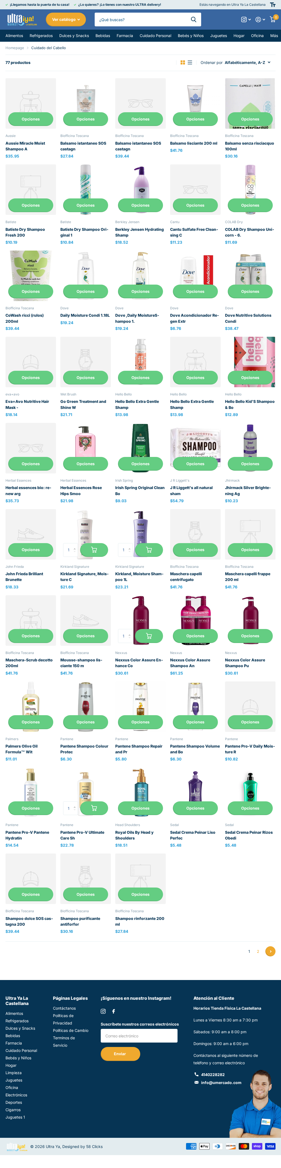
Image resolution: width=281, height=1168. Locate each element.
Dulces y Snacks (20, 1028)
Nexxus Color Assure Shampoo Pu (245, 663)
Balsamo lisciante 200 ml (193, 143)
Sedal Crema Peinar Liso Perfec (192, 835)
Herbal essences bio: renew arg (28, 490)
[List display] (190, 62)
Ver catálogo (64, 19)
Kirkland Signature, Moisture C (84, 576)
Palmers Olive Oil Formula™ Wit (21, 749)
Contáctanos (64, 1008)
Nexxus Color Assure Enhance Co (139, 663)
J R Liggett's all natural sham (191, 490)
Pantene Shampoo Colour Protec (84, 749)
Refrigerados (17, 1020)
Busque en (193, 19)
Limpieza (13, 1072)
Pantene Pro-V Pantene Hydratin (27, 835)
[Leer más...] (246, 19)
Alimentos (14, 1013)
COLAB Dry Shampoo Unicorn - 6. (249, 232)
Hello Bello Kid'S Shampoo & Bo (250, 404)
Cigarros (13, 1109)
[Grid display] (183, 62)
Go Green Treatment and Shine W (83, 404)
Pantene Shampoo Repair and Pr (138, 749)
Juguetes (13, 1080)
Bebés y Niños (18, 1057)
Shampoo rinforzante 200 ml (139, 921)
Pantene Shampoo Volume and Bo (195, 749)
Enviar (120, 1053)
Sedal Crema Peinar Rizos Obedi (249, 835)
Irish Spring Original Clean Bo (140, 490)
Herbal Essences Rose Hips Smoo (81, 490)
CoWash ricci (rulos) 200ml (24, 318)
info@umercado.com (221, 1082)
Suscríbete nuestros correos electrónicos (140, 1024)
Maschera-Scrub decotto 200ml (29, 663)
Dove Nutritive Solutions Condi (248, 318)
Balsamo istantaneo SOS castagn (83, 146)
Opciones (31, 119)
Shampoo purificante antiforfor (80, 921)
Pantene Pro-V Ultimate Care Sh (82, 835)
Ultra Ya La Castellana (17, 1000)
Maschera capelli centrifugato (186, 576)
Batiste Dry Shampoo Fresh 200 (25, 232)
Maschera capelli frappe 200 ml (247, 576)
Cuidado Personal (21, 1050)
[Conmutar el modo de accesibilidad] (273, 4)
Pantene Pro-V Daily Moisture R (250, 749)
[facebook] (113, 1011)
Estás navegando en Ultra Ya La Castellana (232, 4)
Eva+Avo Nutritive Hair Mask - (27, 404)
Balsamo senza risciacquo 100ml (249, 146)
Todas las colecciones (14, 36)
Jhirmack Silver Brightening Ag (248, 490)
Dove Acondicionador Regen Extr (194, 318)
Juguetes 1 (15, 1117)
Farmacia (13, 1043)
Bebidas (12, 1035)
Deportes (13, 1102)
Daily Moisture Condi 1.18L (85, 315)
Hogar (10, 1065)
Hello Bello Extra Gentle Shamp (137, 404)
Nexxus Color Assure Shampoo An (190, 663)
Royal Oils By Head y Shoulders (134, 835)
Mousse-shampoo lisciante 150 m (81, 663)
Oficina (11, 1087)
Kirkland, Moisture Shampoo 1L (139, 576)
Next (270, 951)
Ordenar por (212, 62)
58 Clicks (94, 1146)
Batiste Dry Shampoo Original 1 (84, 232)
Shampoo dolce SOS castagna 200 (29, 921)
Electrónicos (16, 1095)
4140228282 (213, 1074)
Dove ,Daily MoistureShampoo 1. (137, 318)
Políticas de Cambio (70, 1030)
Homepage (14, 48)
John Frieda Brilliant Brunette (24, 576)
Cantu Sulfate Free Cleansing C (194, 232)
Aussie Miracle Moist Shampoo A (25, 146)
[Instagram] (103, 1011)
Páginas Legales (70, 998)
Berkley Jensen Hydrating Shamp (139, 232)
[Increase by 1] (76, 545)
